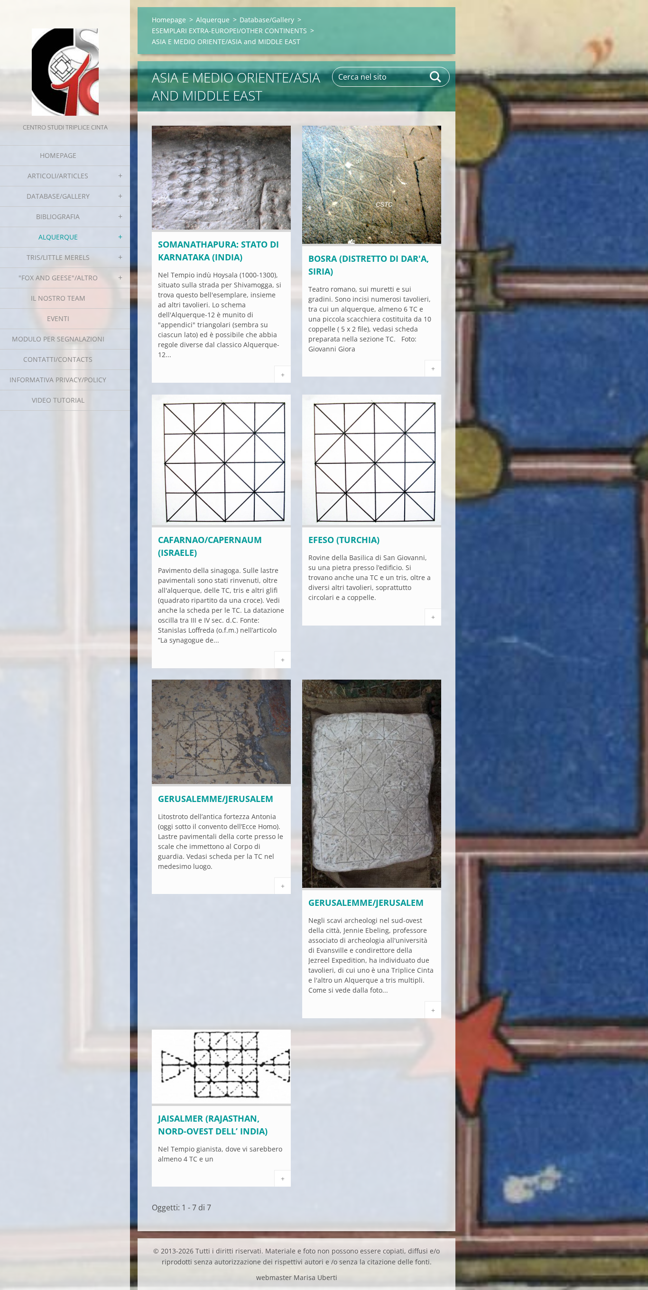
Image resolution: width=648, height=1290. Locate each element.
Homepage (58, 155)
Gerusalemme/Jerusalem (366, 902)
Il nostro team (58, 298)
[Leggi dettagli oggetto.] (221, 229)
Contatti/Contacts (58, 359)
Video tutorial (58, 400)
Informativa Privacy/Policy (57, 379)
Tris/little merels (58, 257)
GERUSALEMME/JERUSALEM (215, 798)
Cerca (436, 77)
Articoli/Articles (58, 175)
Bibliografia (58, 216)
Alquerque (58, 236)
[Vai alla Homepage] (65, 60)
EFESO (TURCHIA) (344, 539)
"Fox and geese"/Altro (58, 277)
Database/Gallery (58, 196)
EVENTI (58, 318)
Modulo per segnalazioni (58, 338)
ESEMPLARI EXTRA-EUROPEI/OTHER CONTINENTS (229, 30)
